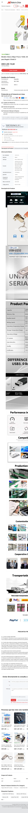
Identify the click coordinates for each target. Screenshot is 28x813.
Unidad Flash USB (14, 797)
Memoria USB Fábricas (21, 793)
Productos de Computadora (10, 9)
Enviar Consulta (13, 70)
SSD (2, 778)
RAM (15, 778)
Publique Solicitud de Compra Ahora (19, 702)
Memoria (18, 9)
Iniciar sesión (5, 142)
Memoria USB (5, 797)
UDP (2, 781)
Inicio (2, 9)
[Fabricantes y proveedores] (14, 2)
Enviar (13, 700)
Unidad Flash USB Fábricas (8, 793)
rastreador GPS (17, 781)
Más (2, 799)
